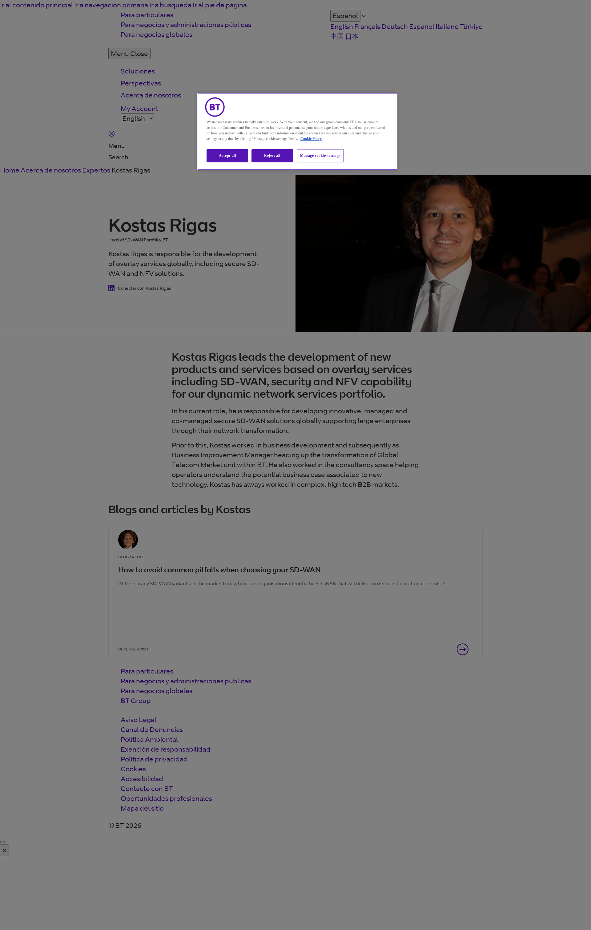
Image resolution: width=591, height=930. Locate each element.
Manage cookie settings (320, 155)
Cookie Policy (311, 139)
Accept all (227, 155)
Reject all (272, 155)
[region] (297, 131)
